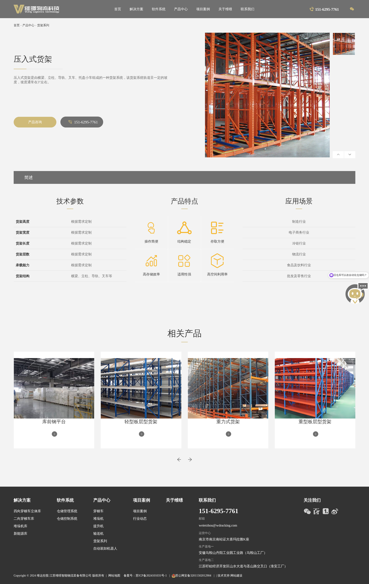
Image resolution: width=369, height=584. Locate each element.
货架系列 (43, 25)
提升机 (98, 526)
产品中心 (181, 9)
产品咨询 (35, 122)
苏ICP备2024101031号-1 (152, 575)
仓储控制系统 (67, 518)
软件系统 (158, 9)
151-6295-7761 (86, 122)
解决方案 (136, 9)
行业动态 (140, 518)
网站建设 (236, 575)
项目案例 (203, 9)
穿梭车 (98, 511)
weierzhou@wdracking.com (218, 525)
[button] (179, 461)
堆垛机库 (20, 526)
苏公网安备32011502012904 (193, 575)
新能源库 (20, 533)
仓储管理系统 (67, 511)
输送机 (98, 533)
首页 (117, 9)
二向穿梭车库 (24, 518)
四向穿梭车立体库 (27, 511)
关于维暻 (225, 9)
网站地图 (114, 575)
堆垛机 (98, 518)
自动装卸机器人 (105, 548)
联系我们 (247, 9)
